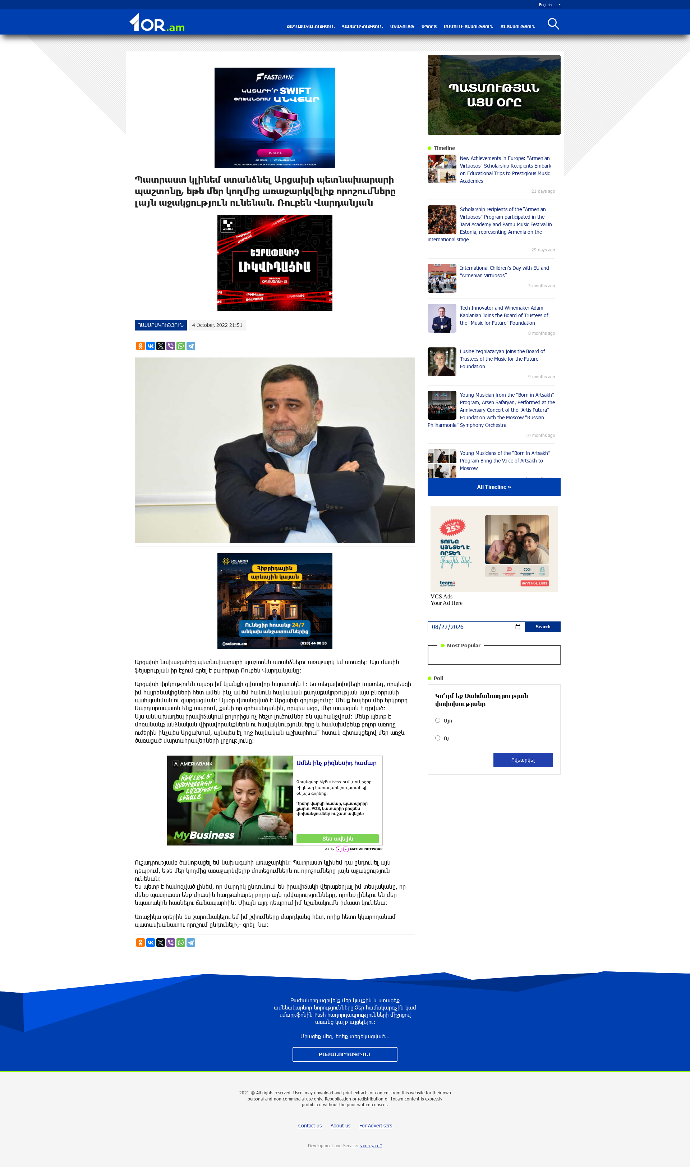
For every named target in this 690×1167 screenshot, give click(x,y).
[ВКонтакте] (150, 346)
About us (340, 1125)
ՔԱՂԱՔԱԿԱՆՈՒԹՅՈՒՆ (311, 26)
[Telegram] (191, 346)
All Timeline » (494, 487)
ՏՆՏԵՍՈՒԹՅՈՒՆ (518, 26)
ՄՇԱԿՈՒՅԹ (402, 26)
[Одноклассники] (140, 346)
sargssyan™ (371, 1145)
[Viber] (170, 346)
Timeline (444, 148)
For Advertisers (375, 1125)
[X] (160, 346)
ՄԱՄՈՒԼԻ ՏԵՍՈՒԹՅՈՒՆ (468, 26)
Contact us (310, 1125)
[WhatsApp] (180, 346)
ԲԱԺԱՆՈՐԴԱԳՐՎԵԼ (345, 1054)
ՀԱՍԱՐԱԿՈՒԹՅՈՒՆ (362, 26)
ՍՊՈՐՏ (429, 26)
